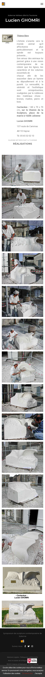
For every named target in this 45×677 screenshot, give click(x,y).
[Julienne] (3, 4)
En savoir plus (27, 673)
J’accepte (38, 673)
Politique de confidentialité (29, 657)
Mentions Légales (13, 657)
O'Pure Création (33, 664)
